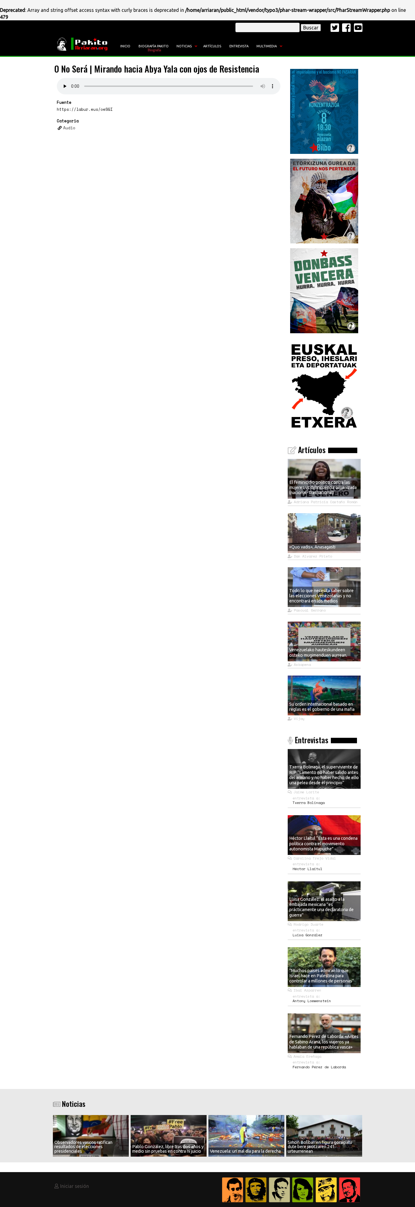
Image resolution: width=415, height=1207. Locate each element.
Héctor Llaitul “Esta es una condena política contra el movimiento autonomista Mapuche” (323, 843)
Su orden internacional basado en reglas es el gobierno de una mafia (322, 707)
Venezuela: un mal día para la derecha (245, 1151)
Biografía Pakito (154, 46)
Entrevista (239, 46)
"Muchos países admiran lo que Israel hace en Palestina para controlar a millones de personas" (321, 976)
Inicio (125, 46)
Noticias (184, 46)
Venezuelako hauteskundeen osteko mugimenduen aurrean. (318, 652)
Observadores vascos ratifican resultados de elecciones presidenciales (83, 1147)
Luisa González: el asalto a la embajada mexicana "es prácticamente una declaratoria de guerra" (321, 907)
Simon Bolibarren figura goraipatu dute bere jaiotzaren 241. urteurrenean (320, 1147)
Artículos (212, 46)
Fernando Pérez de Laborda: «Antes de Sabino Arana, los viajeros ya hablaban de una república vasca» (323, 1041)
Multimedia (266, 46)
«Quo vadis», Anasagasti (312, 546)
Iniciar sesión (74, 1186)
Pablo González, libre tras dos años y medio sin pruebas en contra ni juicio (168, 1148)
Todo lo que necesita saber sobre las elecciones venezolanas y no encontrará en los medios (321, 596)
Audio (69, 128)
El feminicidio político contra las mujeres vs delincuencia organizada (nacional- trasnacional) (323, 487)
